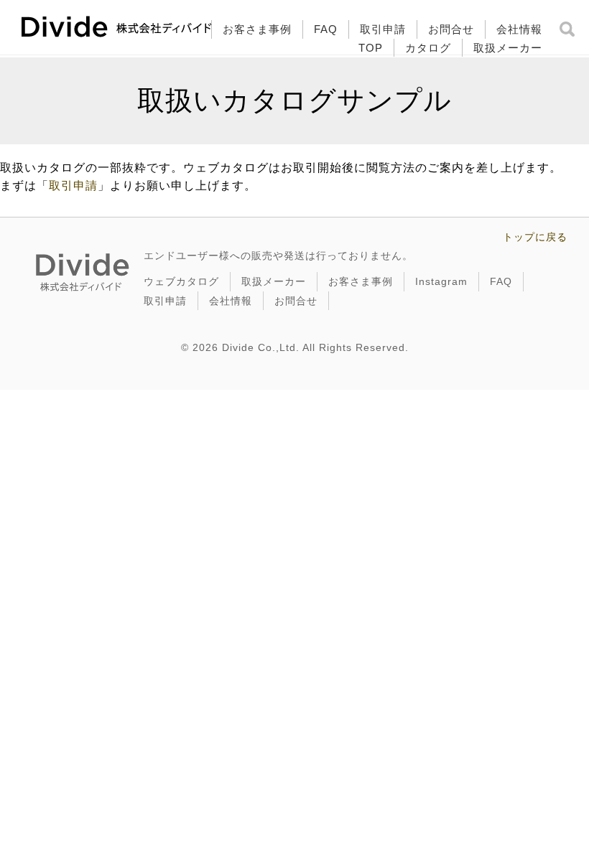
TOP (370, 48)
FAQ (326, 29)
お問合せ (451, 29)
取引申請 (383, 29)
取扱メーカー (507, 48)
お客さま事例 (257, 29)
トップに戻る (535, 237)
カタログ (428, 48)
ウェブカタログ (181, 281)
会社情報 (519, 29)
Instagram (441, 281)
